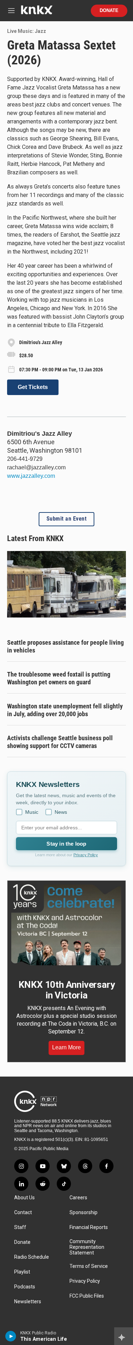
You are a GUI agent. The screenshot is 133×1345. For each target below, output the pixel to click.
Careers (78, 1197)
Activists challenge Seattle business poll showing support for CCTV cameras (60, 741)
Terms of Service (89, 1266)
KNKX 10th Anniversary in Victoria (66, 990)
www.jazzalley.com (31, 476)
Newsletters (27, 1301)
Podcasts (24, 1286)
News (61, 812)
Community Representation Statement (87, 1247)
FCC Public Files (87, 1296)
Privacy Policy (85, 855)
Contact (23, 1212)
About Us (24, 1197)
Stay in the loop (66, 844)
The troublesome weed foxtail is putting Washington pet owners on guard (58, 678)
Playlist (22, 1272)
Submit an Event (66, 519)
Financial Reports (89, 1227)
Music (31, 812)
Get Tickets (33, 387)
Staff (20, 1227)
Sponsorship (84, 1212)
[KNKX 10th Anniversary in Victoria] (66, 925)
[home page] (36, 13)
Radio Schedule (31, 1257)
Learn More (66, 1047)
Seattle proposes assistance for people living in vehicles (65, 646)
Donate (109, 10)
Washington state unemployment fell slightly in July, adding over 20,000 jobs (65, 710)
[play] (10, 1336)
